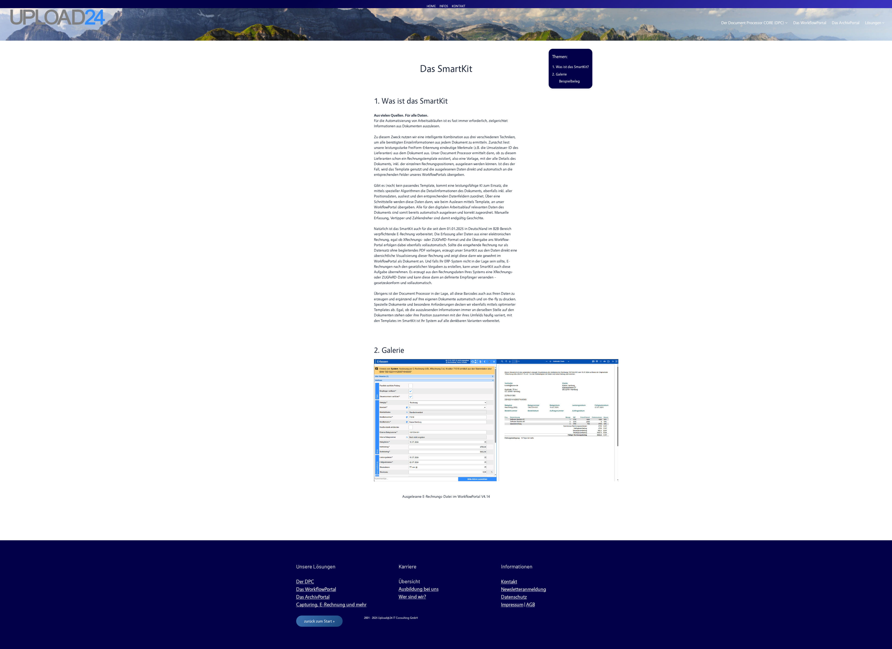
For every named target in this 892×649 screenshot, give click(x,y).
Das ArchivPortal (313, 597)
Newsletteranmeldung (523, 589)
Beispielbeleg (569, 81)
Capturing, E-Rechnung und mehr (331, 604)
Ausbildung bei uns (419, 589)
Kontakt (509, 581)
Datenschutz (514, 597)
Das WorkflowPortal (316, 589)
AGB (530, 604)
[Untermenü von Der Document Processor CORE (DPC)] (786, 22)
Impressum (512, 604)
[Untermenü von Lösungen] (883, 22)
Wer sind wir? (412, 596)
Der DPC (305, 581)
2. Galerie (559, 74)
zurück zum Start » (319, 621)
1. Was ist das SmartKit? (570, 67)
